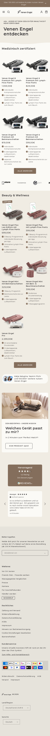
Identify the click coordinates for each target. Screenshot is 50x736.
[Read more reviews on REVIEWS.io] (25, 482)
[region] (25, 504)
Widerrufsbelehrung (10, 614)
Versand (5, 680)
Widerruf (8, 598)
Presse (5, 583)
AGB (39, 676)
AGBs (4, 622)
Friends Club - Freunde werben (15, 575)
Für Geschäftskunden (11, 590)
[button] (5, 504)
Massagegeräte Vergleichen (14, 579)
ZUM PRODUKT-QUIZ (19, 446)
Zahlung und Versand (11, 610)
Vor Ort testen (8, 571)
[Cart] (46, 12)
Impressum (7, 625)
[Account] (41, 12)
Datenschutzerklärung (11, 618)
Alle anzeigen (25, 171)
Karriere (5, 586)
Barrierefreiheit (9, 637)
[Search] (8, 12)
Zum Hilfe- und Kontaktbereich (15, 655)
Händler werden (9, 594)
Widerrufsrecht (8, 676)
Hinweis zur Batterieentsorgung (16, 629)
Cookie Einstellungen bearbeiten (16, 633)
